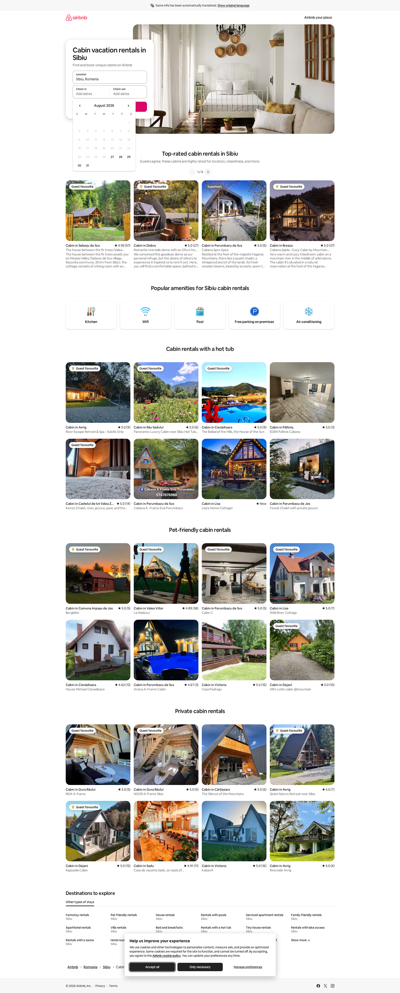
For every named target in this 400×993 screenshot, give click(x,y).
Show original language (233, 5)
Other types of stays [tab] (80, 902)
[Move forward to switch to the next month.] (128, 105)
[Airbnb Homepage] (76, 17)
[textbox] (91, 93)
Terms (113, 986)
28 (120, 157)
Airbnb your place (318, 17)
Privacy (100, 986)
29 (128, 157)
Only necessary (200, 967)
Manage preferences (248, 967)
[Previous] (192, 172)
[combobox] (110, 79)
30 (79, 165)
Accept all (152, 967)
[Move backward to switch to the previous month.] (80, 105)
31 (87, 165)
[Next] (208, 172)
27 (112, 157)
